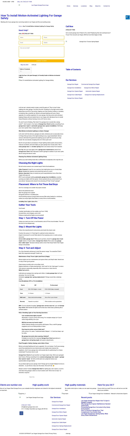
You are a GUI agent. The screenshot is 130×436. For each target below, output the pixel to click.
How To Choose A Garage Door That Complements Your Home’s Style (92, 411)
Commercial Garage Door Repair (90, 84)
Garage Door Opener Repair (75, 91)
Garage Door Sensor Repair (75, 98)
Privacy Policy (53, 433)
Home (68, 6)
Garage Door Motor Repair (91, 87)
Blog (91, 6)
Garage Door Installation (74, 87)
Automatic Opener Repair (93, 91)
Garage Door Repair (72, 84)
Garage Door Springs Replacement (94, 94)
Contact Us (106, 6)
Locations (84, 6)
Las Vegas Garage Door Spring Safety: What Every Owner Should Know (94, 414)
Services (75, 6)
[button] (88, 73)
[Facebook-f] (21, 413)
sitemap (68, 433)
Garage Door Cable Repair (74, 94)
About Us (97, 6)
